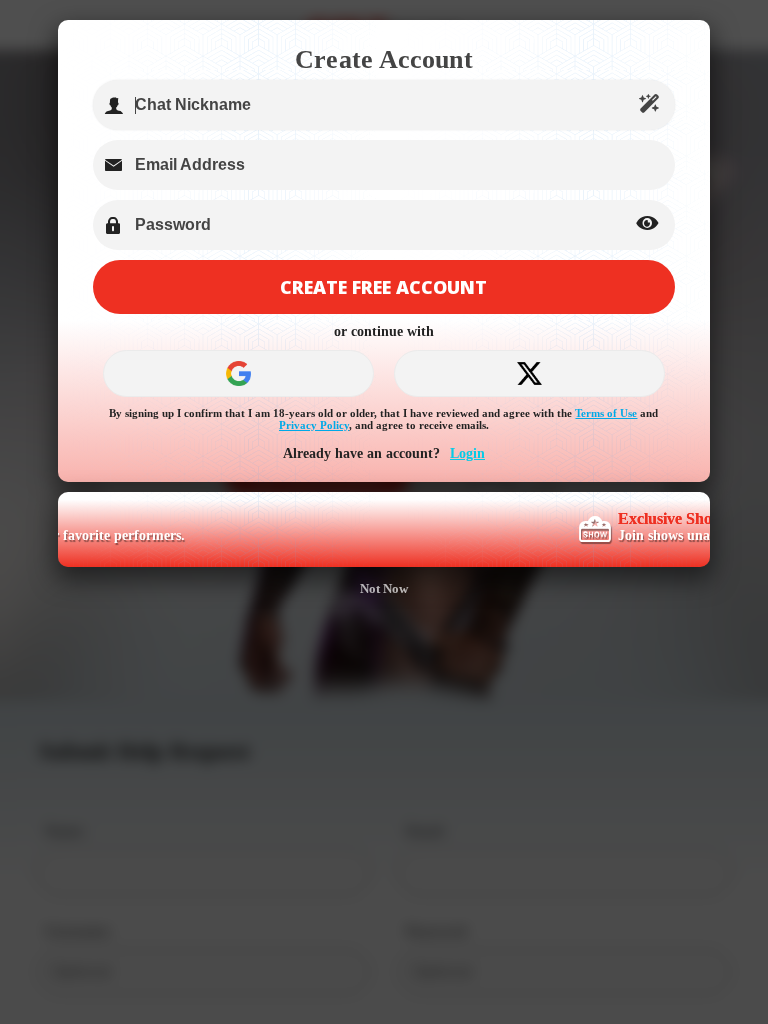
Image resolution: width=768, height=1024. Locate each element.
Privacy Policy (314, 425)
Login (467, 453)
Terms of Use (606, 413)
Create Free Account (383, 287)
